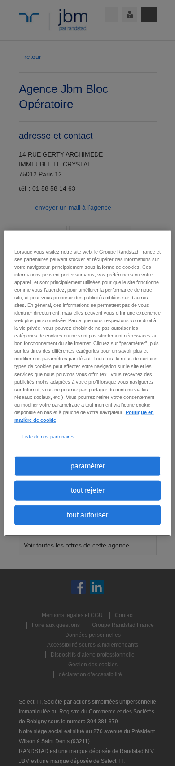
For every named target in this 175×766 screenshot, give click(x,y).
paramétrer (87, 466)
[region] (87, 383)
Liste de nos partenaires (48, 436)
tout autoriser (87, 514)
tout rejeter (88, 490)
